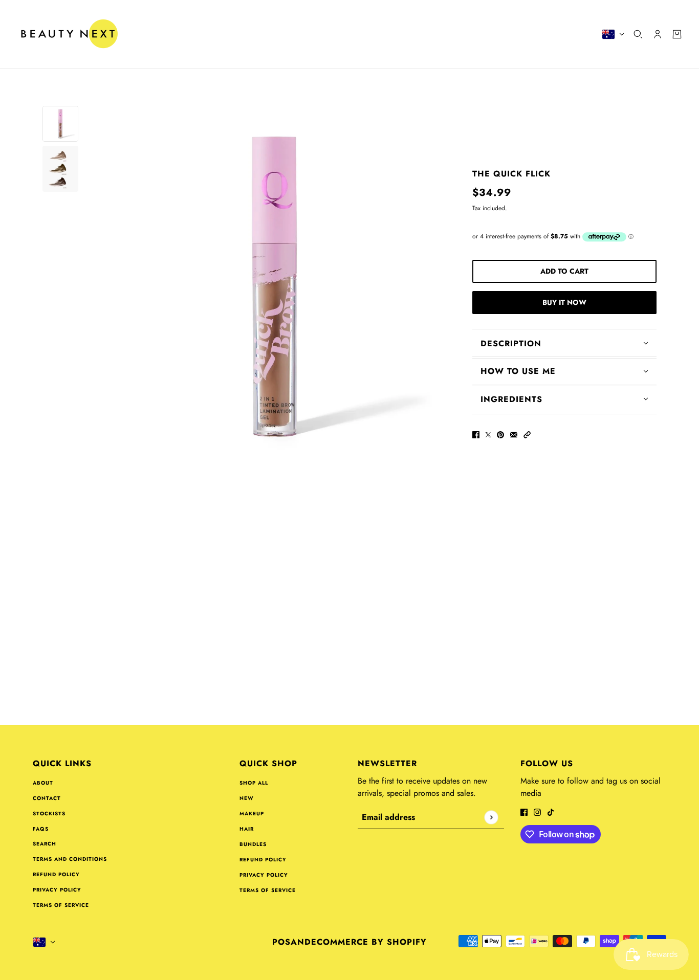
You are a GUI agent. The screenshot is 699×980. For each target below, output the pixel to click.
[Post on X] (488, 434)
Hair (246, 829)
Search (44, 844)
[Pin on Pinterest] (500, 434)
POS (281, 942)
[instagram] (537, 811)
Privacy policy (57, 890)
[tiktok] (550, 811)
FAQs (41, 829)
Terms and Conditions (70, 859)
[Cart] (677, 34)
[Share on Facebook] (476, 434)
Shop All (253, 783)
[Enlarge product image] (275, 286)
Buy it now (564, 302)
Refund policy (56, 874)
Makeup (251, 813)
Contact (47, 798)
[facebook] (524, 811)
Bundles (253, 844)
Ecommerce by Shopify (369, 942)
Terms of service (61, 905)
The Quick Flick (511, 174)
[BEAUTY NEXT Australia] (68, 34)
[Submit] (491, 817)
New (246, 798)
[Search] (638, 34)
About (43, 783)
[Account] (657, 34)
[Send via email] (513, 434)
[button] (527, 434)
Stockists (49, 813)
